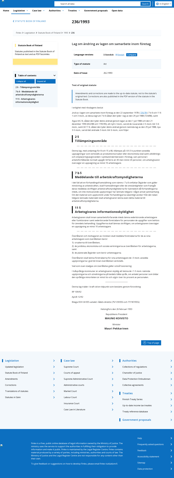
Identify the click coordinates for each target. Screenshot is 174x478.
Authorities (55, 10)
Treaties (72, 10)
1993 (66, 32)
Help (139, 438)
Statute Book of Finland (30, 21)
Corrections (10, 385)
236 (73, 32)
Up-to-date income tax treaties (137, 405)
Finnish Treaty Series (132, 399)
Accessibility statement (148, 456)
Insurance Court (71, 403)
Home (6, 10)
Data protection (145, 468)
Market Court (70, 391)
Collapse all (21, 81)
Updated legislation (14, 366)
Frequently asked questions (150, 444)
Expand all (41, 81)
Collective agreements (133, 385)
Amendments (11, 379)
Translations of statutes (16, 391)
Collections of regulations (134, 366)
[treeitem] (35, 87)
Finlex (18, 32)
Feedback (141, 450)
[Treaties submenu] (79, 11)
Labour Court (70, 397)
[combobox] (97, 3)
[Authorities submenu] (63, 11)
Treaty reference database (135, 411)
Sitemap (141, 462)
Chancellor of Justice (132, 372)
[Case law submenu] (44, 11)
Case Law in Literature (74, 409)
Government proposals (96, 10)
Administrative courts (74, 385)
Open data (117, 10)
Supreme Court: (71, 366)
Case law (36, 10)
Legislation (19, 10)
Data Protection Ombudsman (136, 379)
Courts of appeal (72, 372)
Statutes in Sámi (13, 397)
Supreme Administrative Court (78, 379)
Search (145, 3)
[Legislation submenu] (27, 11)
